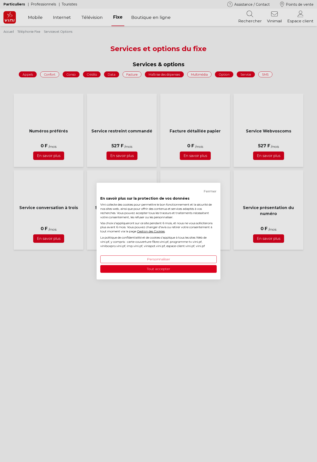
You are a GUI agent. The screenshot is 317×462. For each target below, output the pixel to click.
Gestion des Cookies (151, 231)
